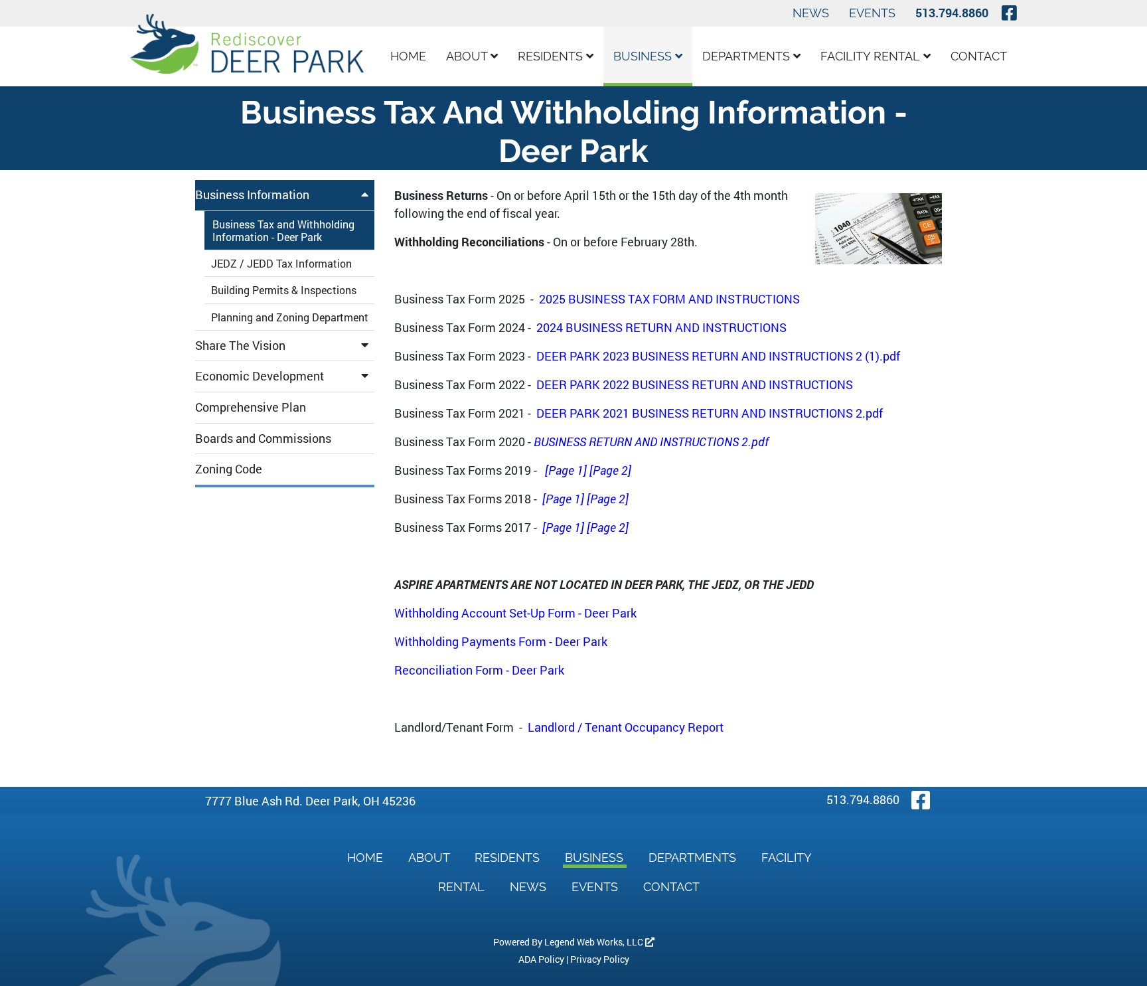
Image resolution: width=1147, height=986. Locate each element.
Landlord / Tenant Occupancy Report (626, 727)
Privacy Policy (599, 959)
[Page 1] (566, 470)
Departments (747, 56)
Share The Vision (240, 345)
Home (408, 56)
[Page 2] (610, 470)
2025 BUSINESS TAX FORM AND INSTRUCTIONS (669, 299)
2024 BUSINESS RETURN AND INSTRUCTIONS (661, 327)
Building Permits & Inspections (283, 290)
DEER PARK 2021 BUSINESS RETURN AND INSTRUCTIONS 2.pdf (709, 413)
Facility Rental (871, 56)
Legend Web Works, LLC (594, 942)
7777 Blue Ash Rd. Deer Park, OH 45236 (310, 801)
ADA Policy (541, 959)
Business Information (252, 195)
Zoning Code (228, 469)
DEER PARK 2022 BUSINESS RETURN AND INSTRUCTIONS (694, 384)
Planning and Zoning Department (289, 317)
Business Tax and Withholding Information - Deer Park (283, 230)
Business (644, 56)
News (811, 13)
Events (872, 13)
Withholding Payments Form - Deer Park (500, 641)
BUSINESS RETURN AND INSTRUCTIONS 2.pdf (651, 442)
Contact (979, 56)
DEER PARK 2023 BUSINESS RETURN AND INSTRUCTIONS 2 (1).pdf (718, 356)
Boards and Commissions (263, 438)
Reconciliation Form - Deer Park (479, 670)
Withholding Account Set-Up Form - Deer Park (515, 613)
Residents (552, 56)
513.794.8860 (951, 13)
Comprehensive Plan (250, 407)
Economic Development (259, 376)
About (468, 56)
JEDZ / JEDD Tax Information (281, 263)
